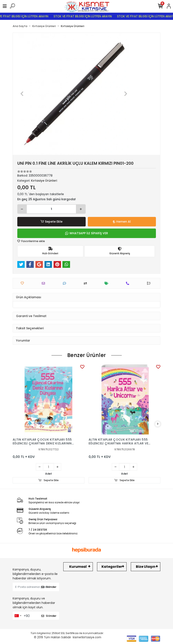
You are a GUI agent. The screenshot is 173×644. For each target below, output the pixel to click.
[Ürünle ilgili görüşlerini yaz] (65, 283)
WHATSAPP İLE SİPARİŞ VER (88, 233)
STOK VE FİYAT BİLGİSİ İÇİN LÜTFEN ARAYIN (78, 16)
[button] (22, 94)
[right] (157, 424)
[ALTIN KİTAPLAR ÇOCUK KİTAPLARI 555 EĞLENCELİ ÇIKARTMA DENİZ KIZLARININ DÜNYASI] (48, 400)
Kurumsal (78, 566)
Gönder (51, 587)
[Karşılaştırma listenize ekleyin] (86, 283)
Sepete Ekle (53, 221)
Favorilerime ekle (33, 241)
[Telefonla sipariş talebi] (128, 283)
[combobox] (18, 615)
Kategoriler (111, 566)
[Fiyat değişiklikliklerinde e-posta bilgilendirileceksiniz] (107, 283)
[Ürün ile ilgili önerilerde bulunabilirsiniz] (149, 283)
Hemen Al (123, 221)
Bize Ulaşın (145, 566)
